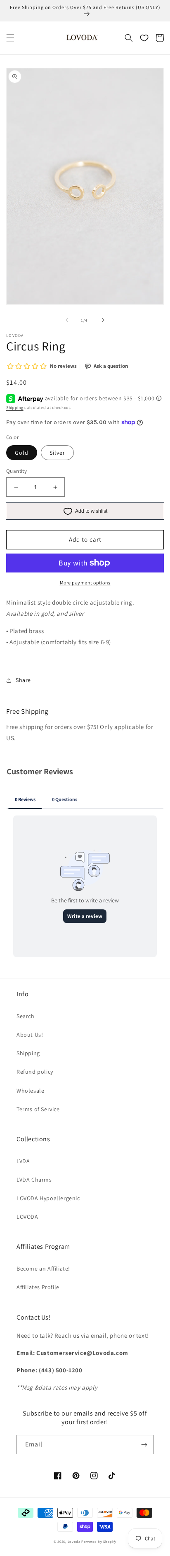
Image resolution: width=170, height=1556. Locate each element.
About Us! (30, 1034)
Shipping (15, 407)
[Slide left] (67, 320)
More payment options (85, 582)
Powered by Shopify (98, 1541)
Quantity (16, 470)
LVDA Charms (34, 1179)
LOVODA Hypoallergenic (48, 1198)
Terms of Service (38, 1109)
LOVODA (27, 1216)
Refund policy (35, 1071)
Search (26, 1016)
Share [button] (23, 680)
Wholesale (30, 1090)
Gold (21, 452)
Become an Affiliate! (43, 1268)
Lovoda (74, 1541)
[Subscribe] (144, 1444)
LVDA (23, 1161)
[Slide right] (103, 320)
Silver (57, 452)
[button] (10, 38)
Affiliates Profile (38, 1287)
